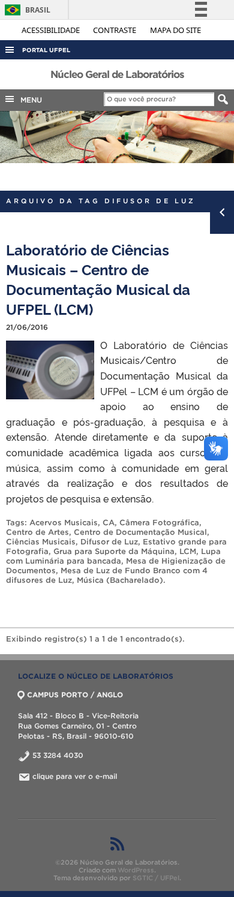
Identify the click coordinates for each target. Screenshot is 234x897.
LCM (187, 551)
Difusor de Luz (109, 541)
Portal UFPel (46, 50)
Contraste (115, 30)
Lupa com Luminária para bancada (113, 556)
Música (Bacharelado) (120, 580)
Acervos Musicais (63, 522)
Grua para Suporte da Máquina (114, 551)
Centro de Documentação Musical (140, 532)
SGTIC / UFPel (156, 877)
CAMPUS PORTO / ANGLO (75, 695)
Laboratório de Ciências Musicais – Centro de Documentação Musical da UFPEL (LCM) (98, 278)
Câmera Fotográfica (159, 522)
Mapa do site (175, 30)
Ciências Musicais (41, 541)
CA (109, 522)
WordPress (136, 870)
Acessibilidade (52, 30)
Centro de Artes (37, 532)
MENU (29, 100)
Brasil (25, 10)
